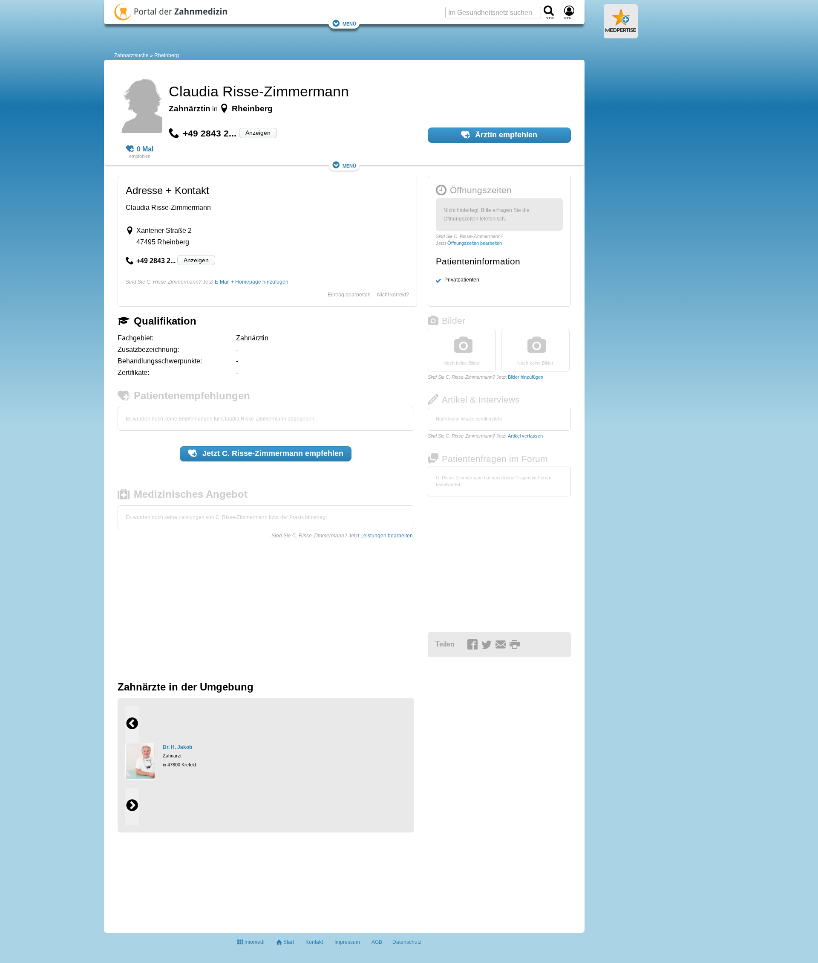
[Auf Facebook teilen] (473, 645)
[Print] (516, 645)
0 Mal (145, 149)
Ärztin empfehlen (505, 135)
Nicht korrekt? (393, 295)
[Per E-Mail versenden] (501, 645)
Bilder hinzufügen (525, 377)
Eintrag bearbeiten (349, 295)
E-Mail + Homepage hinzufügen (251, 282)
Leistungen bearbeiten (386, 536)
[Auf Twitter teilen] (487, 645)
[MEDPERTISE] (620, 35)
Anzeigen (258, 132)
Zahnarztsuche (131, 55)
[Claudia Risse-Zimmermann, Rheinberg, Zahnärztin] (140, 104)
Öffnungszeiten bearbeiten (474, 243)
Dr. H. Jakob (177, 747)
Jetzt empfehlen (271, 453)
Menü (349, 23)
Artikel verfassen (525, 435)
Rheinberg (166, 55)
